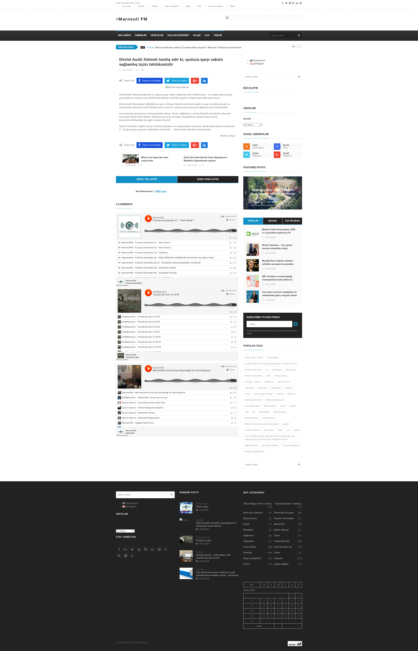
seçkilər (285, 424)
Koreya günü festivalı (263, 394)
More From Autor (207, 179)
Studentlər (248, 541)
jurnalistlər (276, 388)
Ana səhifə (126, 6)
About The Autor (147, 179)
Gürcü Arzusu (284, 382)
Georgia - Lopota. (252, 382)
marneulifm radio (252, 406)
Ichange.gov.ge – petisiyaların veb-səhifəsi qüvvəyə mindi (213, 556)
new (247, 412)
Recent (272, 221)
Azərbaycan (291, 370)
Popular (253, 221)
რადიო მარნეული (291, 445)
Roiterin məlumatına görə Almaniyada (261, 424)
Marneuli (291, 394)
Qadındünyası (279, 412)
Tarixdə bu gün (203, 540)
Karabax (288, 388)
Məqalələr (248, 530)
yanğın (297, 430)
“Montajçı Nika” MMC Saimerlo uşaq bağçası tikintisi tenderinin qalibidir (272, 193)
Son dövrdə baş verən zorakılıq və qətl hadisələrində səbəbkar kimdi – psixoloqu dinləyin (217, 575)
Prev (245, 193)
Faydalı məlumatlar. (284, 518)
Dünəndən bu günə (283, 512)
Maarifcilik (279, 524)
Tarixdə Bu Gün (203, 537)
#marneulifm (272, 358)
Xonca (246, 564)
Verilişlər (154, 6)
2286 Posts (160, 191)
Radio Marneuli (252, 418)
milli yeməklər (270, 406)
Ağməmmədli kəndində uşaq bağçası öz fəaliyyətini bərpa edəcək (216, 524)
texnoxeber (269, 430)
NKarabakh (264, 412)
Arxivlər (247, 119)
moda (282, 406)
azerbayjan (277, 370)
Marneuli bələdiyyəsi (275, 400)
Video (277, 552)
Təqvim (218, 35)
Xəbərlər (141, 6)
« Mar (259, 626)
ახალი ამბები (281, 564)
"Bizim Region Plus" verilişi (257, 503)
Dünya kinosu (280, 376)
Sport (277, 535)
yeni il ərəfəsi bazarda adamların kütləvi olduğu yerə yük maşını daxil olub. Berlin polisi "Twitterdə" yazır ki (270, 438)
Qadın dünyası (281, 530)
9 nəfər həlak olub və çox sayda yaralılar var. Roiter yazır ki (271, 364)
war (288, 430)
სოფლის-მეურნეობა (254, 451)
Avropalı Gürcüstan (253, 370)
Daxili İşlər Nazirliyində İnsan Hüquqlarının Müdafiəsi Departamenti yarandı (205, 159)
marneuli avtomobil (253, 400)
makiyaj (280, 394)
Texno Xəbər (201, 504)
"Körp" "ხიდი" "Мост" (254, 358)
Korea (247, 394)
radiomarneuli (269, 418)
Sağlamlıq (248, 535)
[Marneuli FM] (133, 18)
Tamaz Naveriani (252, 430)
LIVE (199, 6)
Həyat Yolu (263, 388)
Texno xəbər (202, 506)
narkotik (292, 406)
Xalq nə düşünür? (172, 6)
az (267, 370)
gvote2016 (269, 382)
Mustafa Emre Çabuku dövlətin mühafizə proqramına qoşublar (277, 262)
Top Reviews (292, 221)
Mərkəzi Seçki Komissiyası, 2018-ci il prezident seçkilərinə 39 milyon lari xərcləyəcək (279, 232)
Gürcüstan (249, 388)
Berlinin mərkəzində (254, 376)
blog (269, 376)
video (280, 430)
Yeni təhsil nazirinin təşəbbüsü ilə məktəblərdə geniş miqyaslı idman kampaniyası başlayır (279, 295)
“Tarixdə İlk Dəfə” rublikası (287, 503)
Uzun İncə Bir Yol (283, 547)
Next (299, 193)
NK (254, 412)
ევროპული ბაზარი (270, 445)
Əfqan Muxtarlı (251, 445)
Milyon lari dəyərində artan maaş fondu (154, 159)
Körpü (232, 6)
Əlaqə (188, 6)
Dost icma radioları (215, 6)
